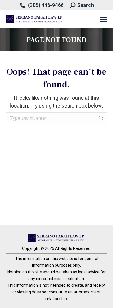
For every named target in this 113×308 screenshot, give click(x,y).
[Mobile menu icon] (103, 19)
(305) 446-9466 (46, 5)
